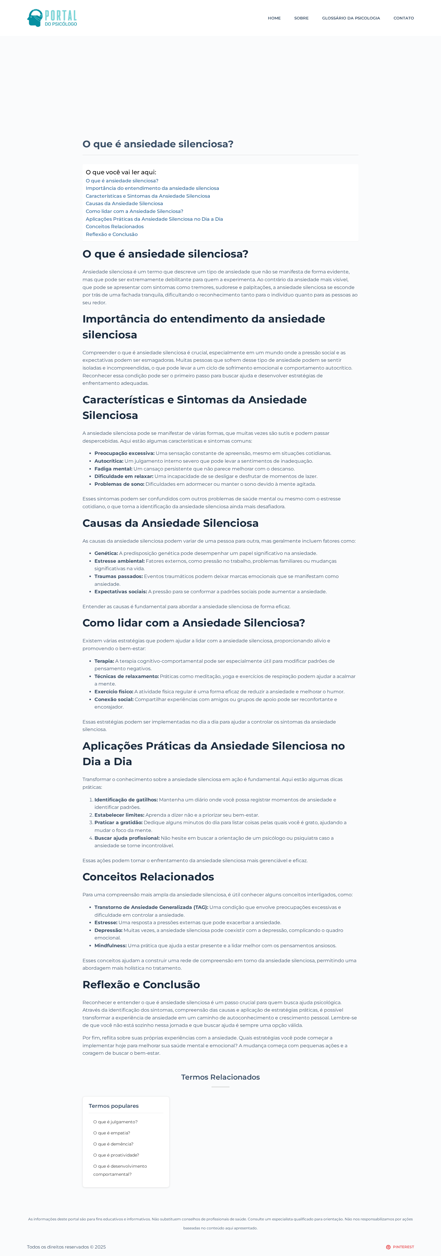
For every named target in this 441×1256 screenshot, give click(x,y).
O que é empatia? (111, 1133)
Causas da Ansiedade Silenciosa (124, 203)
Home (274, 18)
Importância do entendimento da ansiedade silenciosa (152, 188)
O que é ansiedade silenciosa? (122, 181)
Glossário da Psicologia (351, 18)
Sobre (301, 18)
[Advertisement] (220, 93)
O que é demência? (113, 1144)
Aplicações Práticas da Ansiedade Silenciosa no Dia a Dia (154, 219)
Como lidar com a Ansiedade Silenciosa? (134, 211)
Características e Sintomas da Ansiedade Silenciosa (148, 196)
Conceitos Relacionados (115, 226)
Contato (404, 18)
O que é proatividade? (116, 1155)
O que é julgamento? (115, 1122)
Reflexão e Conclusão (112, 234)
